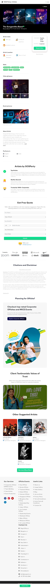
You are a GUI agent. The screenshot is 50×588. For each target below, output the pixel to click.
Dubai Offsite (24, 492)
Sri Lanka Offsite (25, 523)
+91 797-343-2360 (25, 576)
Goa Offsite (23, 484)
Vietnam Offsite (24, 494)
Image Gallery (38, 487)
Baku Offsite (23, 518)
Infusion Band (7, 437)
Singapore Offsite (25, 496)
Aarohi (20, 461)
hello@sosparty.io (27, 244)
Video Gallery (38, 489)
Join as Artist (38, 494)
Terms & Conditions (40, 499)
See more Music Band (25, 470)
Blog (35, 492)
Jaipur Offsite (24, 507)
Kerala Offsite (24, 487)
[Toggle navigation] (48, 2)
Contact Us (37, 505)
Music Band (6, 28)
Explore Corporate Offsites (17, 318)
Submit (25, 238)
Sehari (35, 437)
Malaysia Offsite (25, 520)
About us (37, 484)
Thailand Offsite (25, 489)
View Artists (8, 491)
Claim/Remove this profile (25, 269)
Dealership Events (25, 513)
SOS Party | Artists (10, 2)
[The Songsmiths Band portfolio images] (8, 16)
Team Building (9, 489)
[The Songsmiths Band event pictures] (16, 116)
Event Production (10, 493)
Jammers (20, 437)
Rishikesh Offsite (25, 516)
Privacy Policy (38, 496)
